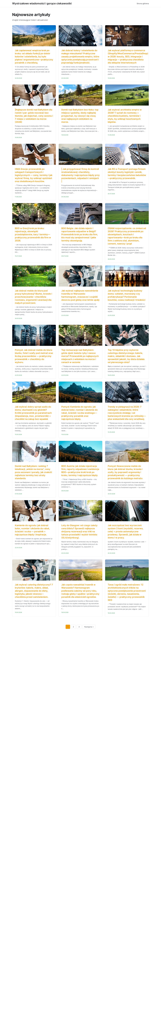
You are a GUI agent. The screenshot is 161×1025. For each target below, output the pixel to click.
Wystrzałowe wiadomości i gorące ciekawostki (42, 3)
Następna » (89, 627)
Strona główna (143, 3)
